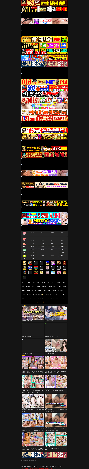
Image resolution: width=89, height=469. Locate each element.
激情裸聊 (52, 294)
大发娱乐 (23, 294)
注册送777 (59, 282)
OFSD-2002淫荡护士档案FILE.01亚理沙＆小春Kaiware (56, 391)
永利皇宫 (35, 294)
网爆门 (63, 249)
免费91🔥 (24, 302)
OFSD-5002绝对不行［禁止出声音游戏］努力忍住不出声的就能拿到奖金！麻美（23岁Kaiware (32, 392)
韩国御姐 (42, 238)
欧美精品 (52, 232)
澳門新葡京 (29, 294)
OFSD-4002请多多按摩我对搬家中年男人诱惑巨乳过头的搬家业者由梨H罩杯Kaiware (55, 372)
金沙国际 (35, 298)
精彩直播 (55, 286)
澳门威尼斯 (63, 298)
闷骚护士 (62, 246)
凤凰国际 (38, 286)
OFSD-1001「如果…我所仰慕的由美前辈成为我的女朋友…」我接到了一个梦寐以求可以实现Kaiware (33, 430)
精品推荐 (32, 232)
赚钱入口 (47, 302)
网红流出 (52, 240)
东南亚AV (62, 238)
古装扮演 (32, 243)
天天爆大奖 (29, 298)
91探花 (42, 240)
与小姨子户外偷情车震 (50, 320)
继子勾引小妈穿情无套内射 (28, 337)
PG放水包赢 (44, 286)
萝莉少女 (62, 232)
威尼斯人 (23, 282)
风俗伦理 (62, 255)
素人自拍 (62, 235)
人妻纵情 (52, 255)
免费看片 (47, 298)
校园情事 (42, 255)
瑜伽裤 (52, 246)
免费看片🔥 (40, 294)
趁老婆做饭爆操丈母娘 (27, 320)
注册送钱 (53, 282)
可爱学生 (52, 243)
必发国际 (55, 290)
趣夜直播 (44, 290)
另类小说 (32, 258)
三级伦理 (32, 235)
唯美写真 (52, 249)
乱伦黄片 (34, 290)
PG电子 (48, 282)
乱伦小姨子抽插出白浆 (50, 353)
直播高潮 (50, 286)
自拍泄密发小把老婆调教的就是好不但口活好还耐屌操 (33, 410)
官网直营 (38, 282)
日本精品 (42, 235)
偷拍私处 (39, 290)
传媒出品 (32, 252)
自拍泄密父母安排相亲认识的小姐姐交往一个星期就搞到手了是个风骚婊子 (56, 410)
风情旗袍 (32, 246)
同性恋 (63, 252)
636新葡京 (47, 294)
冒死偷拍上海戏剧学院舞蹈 (51, 337)
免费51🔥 (57, 294)
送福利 (64, 282)
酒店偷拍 (65, 286)
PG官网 (28, 282)
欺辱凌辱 (32, 240)
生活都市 (32, 255)
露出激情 (42, 249)
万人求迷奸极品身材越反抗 (28, 353)
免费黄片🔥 (42, 302)
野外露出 (62, 240)
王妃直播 (29, 290)
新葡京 (23, 286)
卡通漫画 (32, 249)
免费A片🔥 (29, 302)
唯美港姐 (52, 238)
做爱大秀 (52, 298)
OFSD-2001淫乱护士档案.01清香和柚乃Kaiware (54, 448)
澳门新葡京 (60, 290)
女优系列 (42, 243)
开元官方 (23, 298)
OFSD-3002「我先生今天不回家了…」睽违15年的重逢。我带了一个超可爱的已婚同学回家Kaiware (32, 449)
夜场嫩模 (49, 290)
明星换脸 (42, 246)
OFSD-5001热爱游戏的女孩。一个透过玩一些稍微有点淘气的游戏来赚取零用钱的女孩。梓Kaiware (32, 373)
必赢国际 (33, 286)
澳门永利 (44, 282)
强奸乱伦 (42, 232)
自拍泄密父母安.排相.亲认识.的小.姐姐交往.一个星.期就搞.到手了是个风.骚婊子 (55, 429)
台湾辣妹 (32, 238)
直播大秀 (57, 298)
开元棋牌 (33, 282)
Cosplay (52, 235)
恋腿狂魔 (62, 243)
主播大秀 (23, 290)
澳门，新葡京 (41, 298)
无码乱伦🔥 (63, 294)
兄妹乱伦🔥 (35, 302)
